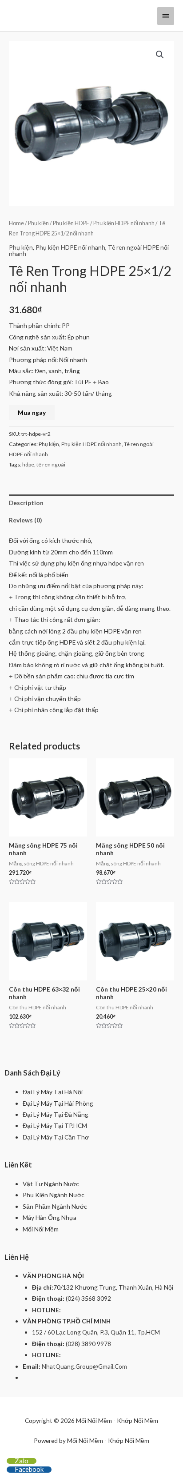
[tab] (91, 503)
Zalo (21, 1461)
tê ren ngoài (50, 464)
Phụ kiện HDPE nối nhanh (124, 223)
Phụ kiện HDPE (71, 223)
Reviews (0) (25, 520)
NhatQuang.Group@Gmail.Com (84, 1366)
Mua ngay (32, 412)
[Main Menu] (165, 16)
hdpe (28, 464)
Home (16, 223)
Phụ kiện (38, 223)
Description (26, 502)
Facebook (29, 1469)
